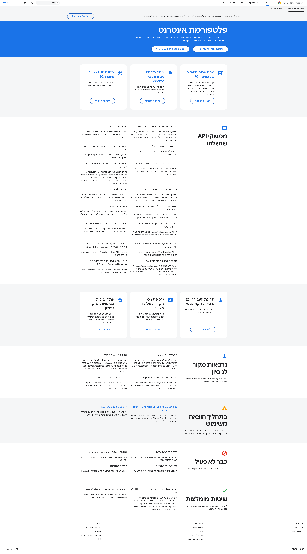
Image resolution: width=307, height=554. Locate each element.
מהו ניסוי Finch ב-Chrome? (100, 74)
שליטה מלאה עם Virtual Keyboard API (106, 223)
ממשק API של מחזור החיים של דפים (157, 126)
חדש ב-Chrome (228, 3)
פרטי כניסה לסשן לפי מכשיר (112, 377)
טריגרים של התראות (166, 465)
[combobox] (48, 3)
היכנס (5, 3)
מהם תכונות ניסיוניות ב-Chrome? (154, 76)
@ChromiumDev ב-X (93, 527)
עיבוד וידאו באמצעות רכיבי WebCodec (106, 489)
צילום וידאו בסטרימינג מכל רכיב (110, 206)
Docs (268, 3)
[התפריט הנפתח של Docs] (263, 2)
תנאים (302, 549)
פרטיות (294, 549)
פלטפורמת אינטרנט (296, 9)
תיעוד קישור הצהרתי (166, 452)
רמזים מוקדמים (118, 126)
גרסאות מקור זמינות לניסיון (210, 49)
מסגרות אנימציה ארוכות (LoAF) (160, 260)
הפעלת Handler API (166, 355)
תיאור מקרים (253, 3)
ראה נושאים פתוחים (297, 531)
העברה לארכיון (197, 535)
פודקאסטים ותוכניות (195, 539)
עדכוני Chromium (196, 527)
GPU (265, 9)
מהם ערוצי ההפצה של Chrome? (200, 74)
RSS (99, 539)
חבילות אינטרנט (118, 465)
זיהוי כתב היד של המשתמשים (161, 189)
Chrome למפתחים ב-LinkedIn (90, 535)
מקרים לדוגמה (197, 531)
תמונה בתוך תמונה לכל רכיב (162, 146)
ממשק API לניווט (118, 189)
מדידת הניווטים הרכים (115, 355)
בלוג (241, 3)
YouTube (98, 531)
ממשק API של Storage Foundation (108, 452)
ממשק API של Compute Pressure (158, 377)
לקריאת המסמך (202, 101)
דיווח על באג (299, 527)
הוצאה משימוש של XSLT (114, 406)
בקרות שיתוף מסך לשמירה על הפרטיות (156, 163)
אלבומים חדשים (277, 9)
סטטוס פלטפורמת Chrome (169, 49)
